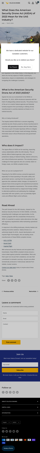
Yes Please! (13, 67)
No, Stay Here (26, 67)
